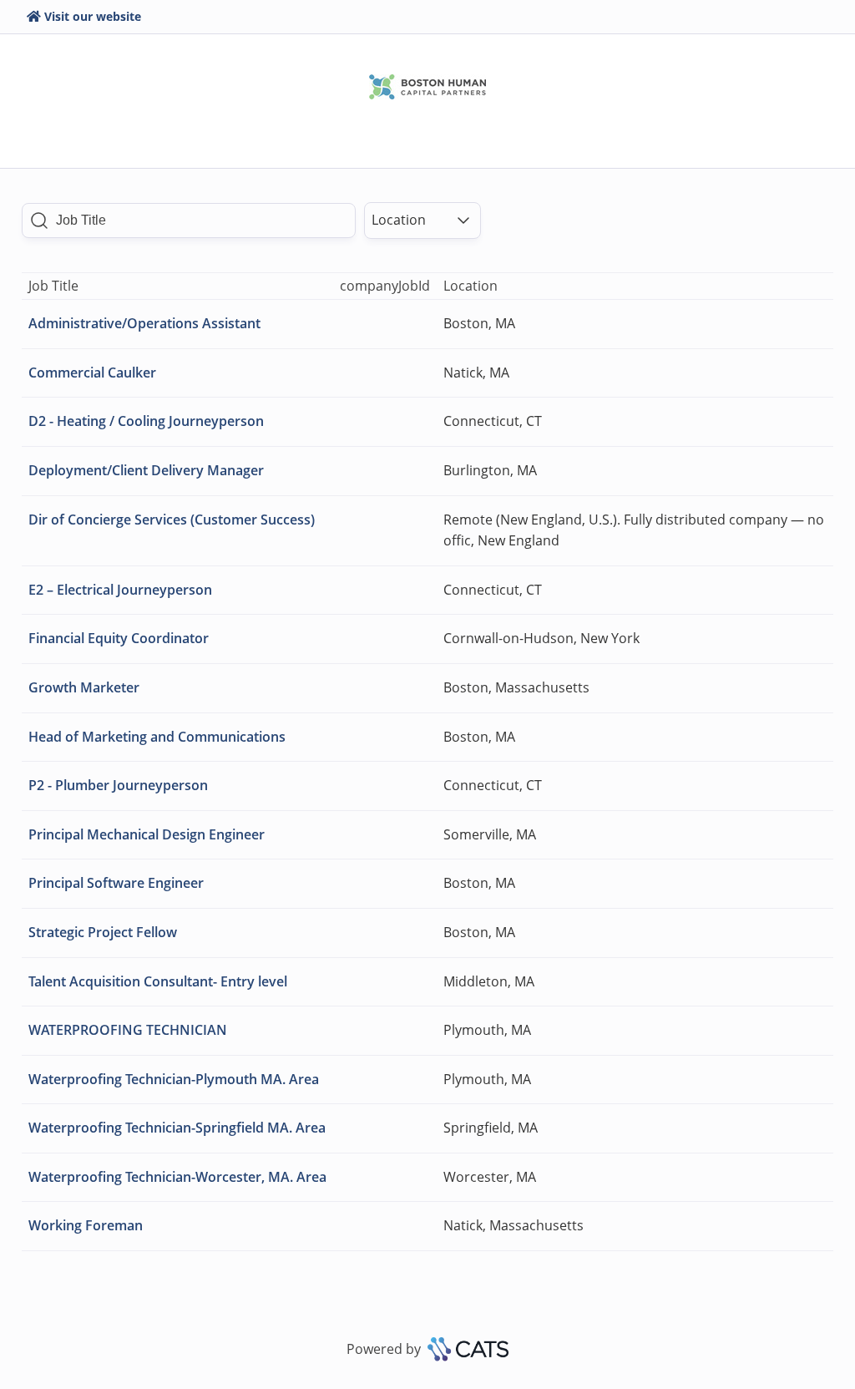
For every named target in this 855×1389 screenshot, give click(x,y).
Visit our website (92, 16)
